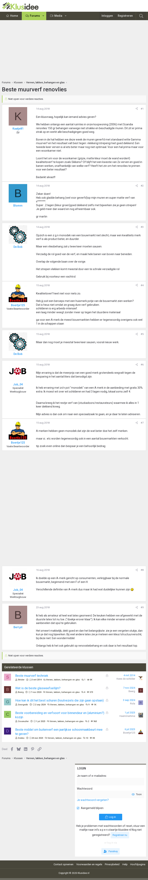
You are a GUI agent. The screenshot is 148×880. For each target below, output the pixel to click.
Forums (35, 15)
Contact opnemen (63, 864)
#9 (142, 607)
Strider (21, 679)
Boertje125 (129, 732)
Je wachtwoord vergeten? (93, 800)
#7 (142, 422)
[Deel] (136, 109)
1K (95, 704)
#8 (142, 569)
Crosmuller (23, 721)
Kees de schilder (126, 678)
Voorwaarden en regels (89, 864)
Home (14, 15)
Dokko (21, 738)
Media (58, 15)
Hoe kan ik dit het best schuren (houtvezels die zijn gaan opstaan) (59, 700)
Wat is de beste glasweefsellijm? (38, 688)
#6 (142, 364)
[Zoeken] (141, 16)
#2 (142, 185)
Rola (132, 703)
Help (125, 864)
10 (87, 738)
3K (93, 738)
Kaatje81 (18, 128)
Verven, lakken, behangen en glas (63, 679)
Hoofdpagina (137, 864)
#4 (142, 285)
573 (91, 692)
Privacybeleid (112, 864)
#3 (142, 227)
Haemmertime (127, 716)
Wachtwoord (84, 788)
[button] (43, 16)
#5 (142, 334)
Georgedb (23, 704)
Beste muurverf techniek (31, 676)
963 (95, 721)
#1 (142, 108)
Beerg (21, 692)
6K (91, 679)
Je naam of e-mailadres (91, 775)
